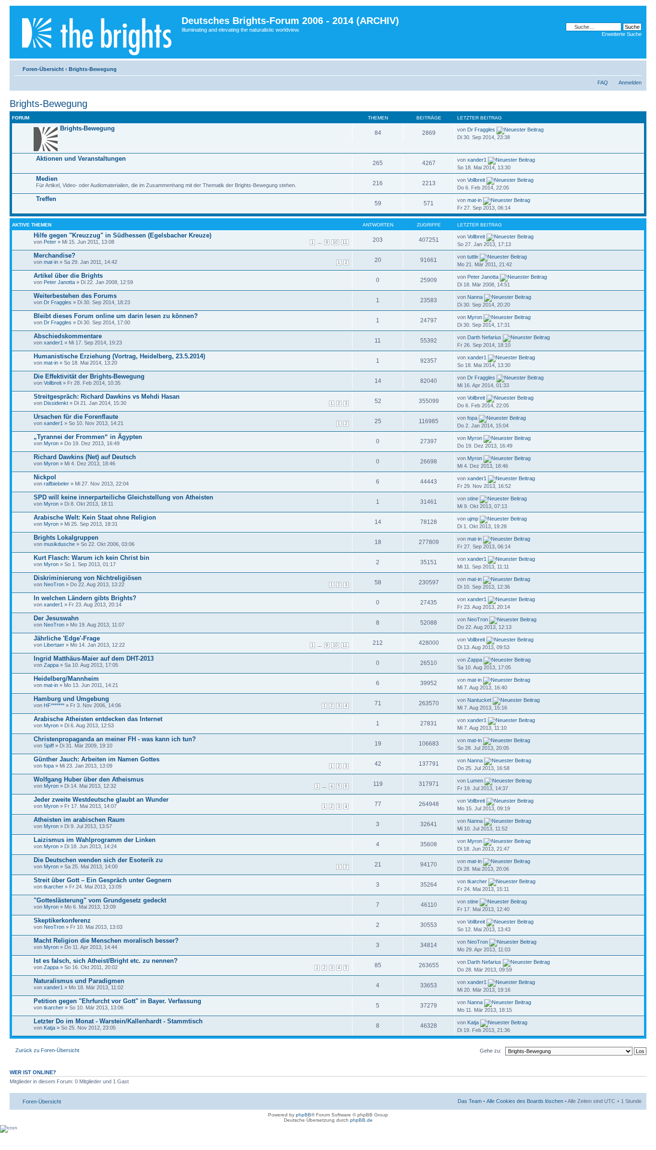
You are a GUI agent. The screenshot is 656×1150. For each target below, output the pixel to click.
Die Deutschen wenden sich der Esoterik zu (98, 860)
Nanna (475, 297)
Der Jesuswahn (56, 618)
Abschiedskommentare (68, 336)
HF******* (54, 705)
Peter (50, 242)
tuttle (472, 257)
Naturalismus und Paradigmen (79, 980)
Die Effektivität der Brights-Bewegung (89, 376)
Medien (47, 178)
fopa (472, 418)
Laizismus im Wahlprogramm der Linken (95, 839)
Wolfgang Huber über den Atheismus (89, 779)
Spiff (49, 745)
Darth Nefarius (484, 337)
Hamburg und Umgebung (71, 698)
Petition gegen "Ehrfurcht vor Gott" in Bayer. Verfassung (117, 1001)
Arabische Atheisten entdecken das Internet (98, 719)
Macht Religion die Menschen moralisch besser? (106, 940)
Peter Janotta (59, 282)
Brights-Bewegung (93, 69)
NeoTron (54, 584)
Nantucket (479, 700)
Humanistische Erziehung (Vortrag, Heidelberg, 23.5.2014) (119, 356)
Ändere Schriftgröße (635, 67)
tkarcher (53, 886)
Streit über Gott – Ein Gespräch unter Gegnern (102, 880)
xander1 (476, 160)
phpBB (303, 1114)
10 (335, 242)
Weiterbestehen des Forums (75, 295)
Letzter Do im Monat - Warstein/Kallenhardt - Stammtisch (118, 1021)
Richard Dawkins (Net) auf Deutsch (85, 457)
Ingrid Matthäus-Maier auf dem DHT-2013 (94, 658)
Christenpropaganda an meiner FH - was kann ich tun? (115, 739)
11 (344, 242)
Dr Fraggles (481, 129)
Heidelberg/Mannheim (66, 678)
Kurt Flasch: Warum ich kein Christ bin (91, 557)
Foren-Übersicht (43, 69)
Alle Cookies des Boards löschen (524, 1101)
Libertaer (54, 645)
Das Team (470, 1101)
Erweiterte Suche (622, 34)
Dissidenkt (56, 403)
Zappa (51, 665)
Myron (474, 317)
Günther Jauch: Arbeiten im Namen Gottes (96, 759)
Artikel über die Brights (68, 275)
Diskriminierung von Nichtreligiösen (88, 577)
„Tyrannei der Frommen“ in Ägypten (88, 436)
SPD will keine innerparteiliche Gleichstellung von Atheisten (123, 497)
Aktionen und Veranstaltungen (81, 158)
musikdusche (59, 544)
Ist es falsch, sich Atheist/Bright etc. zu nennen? (106, 960)
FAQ (602, 82)
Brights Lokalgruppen (66, 537)
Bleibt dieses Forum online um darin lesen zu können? (116, 316)
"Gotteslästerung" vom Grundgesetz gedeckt (100, 900)
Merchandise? (54, 255)
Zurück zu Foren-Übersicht (47, 1050)
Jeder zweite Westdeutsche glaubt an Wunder (101, 799)
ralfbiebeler (56, 483)
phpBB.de (361, 1120)
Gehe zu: (490, 1051)
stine (472, 498)
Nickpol (45, 477)
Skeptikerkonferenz (62, 920)
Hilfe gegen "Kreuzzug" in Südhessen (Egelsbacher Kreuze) (122, 235)
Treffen (46, 198)
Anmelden (630, 82)
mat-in (474, 200)
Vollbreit (476, 180)
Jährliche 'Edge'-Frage (67, 638)
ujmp (472, 519)
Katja (49, 1028)
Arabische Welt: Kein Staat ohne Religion (95, 517)
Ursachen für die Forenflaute (76, 416)
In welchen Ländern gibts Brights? (85, 598)
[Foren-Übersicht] (97, 32)
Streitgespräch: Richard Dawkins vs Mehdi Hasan (107, 396)
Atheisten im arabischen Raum (79, 819)
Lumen (475, 780)
